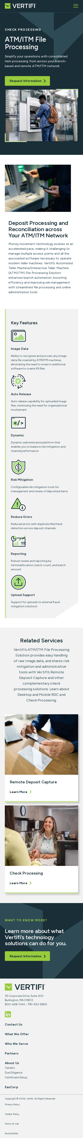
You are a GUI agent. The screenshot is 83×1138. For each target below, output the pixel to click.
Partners (12, 1053)
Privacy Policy (12, 1104)
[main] (41, 495)
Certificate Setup (16, 1077)
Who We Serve (16, 1044)
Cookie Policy (12, 1114)
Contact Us (13, 1024)
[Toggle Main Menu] (75, 6)
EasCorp (11, 1087)
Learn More (18, 792)
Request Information (26, 81)
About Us (12, 1063)
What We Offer (17, 1034)
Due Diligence (13, 1072)
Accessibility (11, 1133)
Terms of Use (12, 1123)
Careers (10, 1068)
